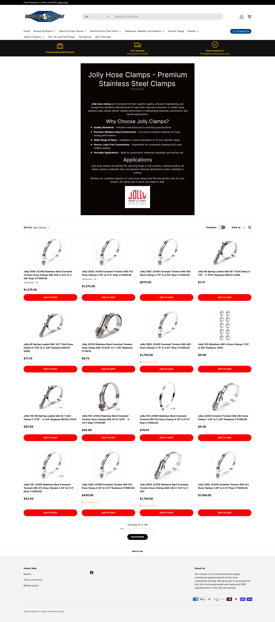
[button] (249, 16)
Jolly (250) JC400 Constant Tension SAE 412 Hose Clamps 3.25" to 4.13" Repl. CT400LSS (223, 486)
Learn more (62, 2)
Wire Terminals (103, 36)
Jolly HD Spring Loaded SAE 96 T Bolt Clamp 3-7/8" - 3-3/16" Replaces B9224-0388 (224, 273)
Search (27, 574)
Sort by (28, 227)
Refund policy (31, 585)
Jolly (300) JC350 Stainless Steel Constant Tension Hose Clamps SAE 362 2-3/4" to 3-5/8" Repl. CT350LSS (48, 275)
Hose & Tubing (176, 31)
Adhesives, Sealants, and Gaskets (143, 31)
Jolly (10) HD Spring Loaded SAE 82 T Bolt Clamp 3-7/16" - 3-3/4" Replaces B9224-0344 (50, 417)
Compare (211, 227)
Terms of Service (33, 579)
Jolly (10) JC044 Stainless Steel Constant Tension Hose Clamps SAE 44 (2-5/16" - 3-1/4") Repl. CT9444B (106, 419)
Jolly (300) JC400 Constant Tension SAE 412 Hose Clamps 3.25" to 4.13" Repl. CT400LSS (107, 273)
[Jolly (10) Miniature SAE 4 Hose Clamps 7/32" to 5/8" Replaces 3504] (225, 325)
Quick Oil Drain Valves (71, 31)
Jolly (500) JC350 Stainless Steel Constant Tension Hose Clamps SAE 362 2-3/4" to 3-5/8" (164, 488)
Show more (137, 537)
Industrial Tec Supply (38, 611)
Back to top (137, 551)
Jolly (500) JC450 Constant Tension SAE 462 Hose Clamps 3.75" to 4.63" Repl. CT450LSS (165, 346)
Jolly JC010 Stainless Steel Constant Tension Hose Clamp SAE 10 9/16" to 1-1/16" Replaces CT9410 (107, 348)
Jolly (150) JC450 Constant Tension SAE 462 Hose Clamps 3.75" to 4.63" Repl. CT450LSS (165, 273)
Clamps (191, 31)
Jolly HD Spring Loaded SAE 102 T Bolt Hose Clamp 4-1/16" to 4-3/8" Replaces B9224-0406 (48, 348)
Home (27, 31)
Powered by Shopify (56, 611)
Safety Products (32, 36)
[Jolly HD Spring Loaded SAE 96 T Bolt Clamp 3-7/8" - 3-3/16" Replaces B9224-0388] (225, 252)
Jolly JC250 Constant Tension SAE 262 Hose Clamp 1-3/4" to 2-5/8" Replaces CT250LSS (223, 417)
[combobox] (152, 16)
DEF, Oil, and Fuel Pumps (61, 36)
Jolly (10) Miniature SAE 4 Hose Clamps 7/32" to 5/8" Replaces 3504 (223, 346)
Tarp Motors (85, 36)
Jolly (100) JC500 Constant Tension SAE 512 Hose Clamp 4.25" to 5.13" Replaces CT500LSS (108, 486)
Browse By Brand (43, 31)
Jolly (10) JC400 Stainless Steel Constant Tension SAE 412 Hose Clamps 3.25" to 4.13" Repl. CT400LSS (49, 488)
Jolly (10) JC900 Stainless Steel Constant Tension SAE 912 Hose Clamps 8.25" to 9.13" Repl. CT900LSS (165, 419)
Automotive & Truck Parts (104, 31)
